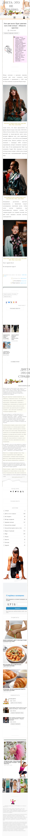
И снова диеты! (12, 698)
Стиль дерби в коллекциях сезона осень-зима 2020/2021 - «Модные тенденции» (16, 718)
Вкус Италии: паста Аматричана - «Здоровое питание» (12, 665)
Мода (22, 712)
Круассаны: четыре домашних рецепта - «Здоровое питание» (14, 690)
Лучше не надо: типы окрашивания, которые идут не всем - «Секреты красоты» (14, 762)
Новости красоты (7, 294)
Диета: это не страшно (16, 702)
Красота (16, 33)
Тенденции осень (7, 296)
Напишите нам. (24, 280)
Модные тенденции (8, 33)
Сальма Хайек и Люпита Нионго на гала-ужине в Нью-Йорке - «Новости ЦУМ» (18, 708)
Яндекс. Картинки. (24, 278)
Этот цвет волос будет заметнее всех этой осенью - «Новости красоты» (15, 26)
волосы (14, 294)
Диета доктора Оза (16, 782)
